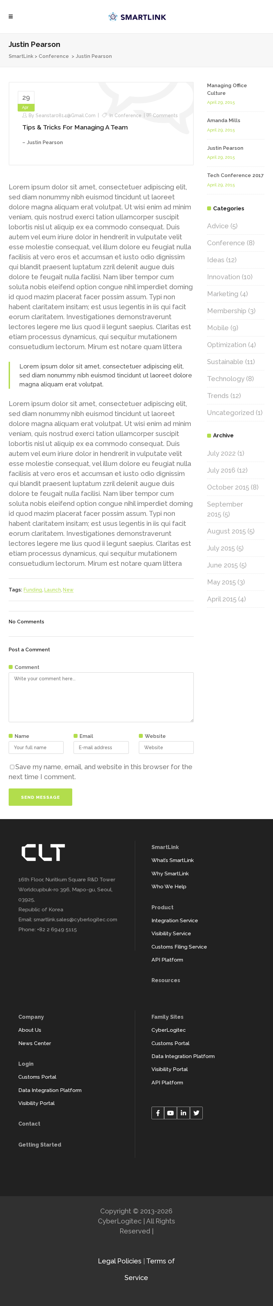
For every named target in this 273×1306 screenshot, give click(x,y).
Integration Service (174, 920)
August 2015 (226, 531)
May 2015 (221, 582)
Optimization (226, 345)
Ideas (215, 260)
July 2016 (221, 470)
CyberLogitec (168, 1030)
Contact (29, 1124)
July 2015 (221, 548)
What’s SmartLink (172, 860)
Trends (218, 396)
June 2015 (222, 565)
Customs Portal (37, 1077)
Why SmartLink (170, 873)
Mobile (218, 328)
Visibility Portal (36, 1103)
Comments (165, 115)
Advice (218, 226)
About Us (29, 1030)
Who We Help (168, 886)
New (68, 589)
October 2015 (228, 487)
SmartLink (21, 56)
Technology (225, 379)
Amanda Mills (223, 120)
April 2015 (221, 599)
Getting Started (39, 1145)
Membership (226, 311)
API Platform (167, 960)
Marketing (222, 294)
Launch (52, 589)
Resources (165, 980)
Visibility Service (171, 933)
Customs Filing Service (179, 947)
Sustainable (225, 362)
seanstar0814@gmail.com (66, 115)
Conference (54, 56)
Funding (33, 589)
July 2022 (221, 453)
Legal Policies (119, 1261)
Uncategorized (230, 413)
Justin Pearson (225, 148)
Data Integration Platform (50, 1090)
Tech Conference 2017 (235, 175)
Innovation (223, 277)
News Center (34, 1043)
